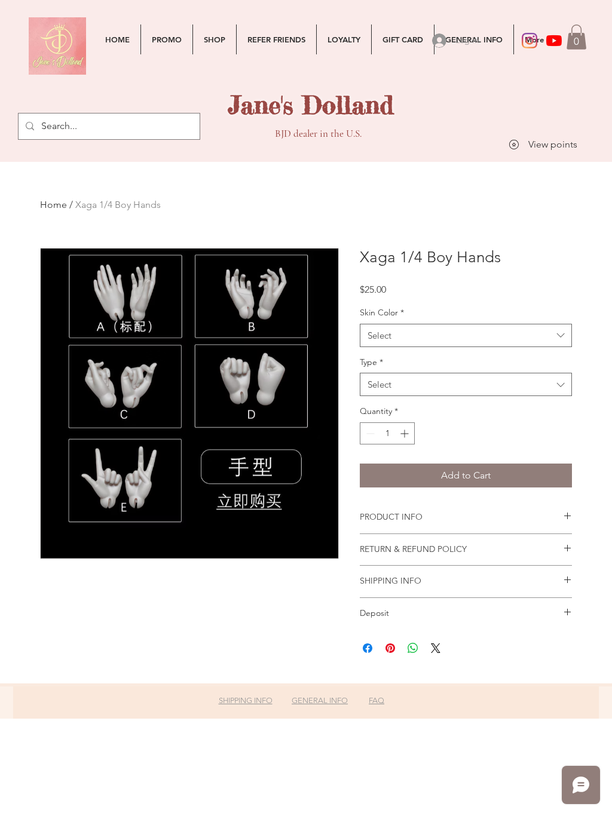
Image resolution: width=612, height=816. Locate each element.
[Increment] (405, 433)
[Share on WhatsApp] (413, 648)
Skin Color (382, 312)
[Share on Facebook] (367, 648)
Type (371, 362)
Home (53, 204)
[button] (576, 37)
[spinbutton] (387, 433)
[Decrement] (369, 433)
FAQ (376, 700)
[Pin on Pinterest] (390, 648)
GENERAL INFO (320, 700)
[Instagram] (529, 40)
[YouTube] (554, 40)
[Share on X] (436, 648)
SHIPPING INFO (246, 700)
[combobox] (466, 335)
